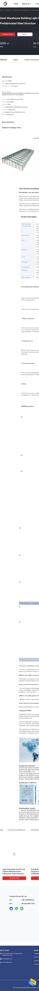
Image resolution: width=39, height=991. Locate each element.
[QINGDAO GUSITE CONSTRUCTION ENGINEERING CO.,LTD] (5, 3)
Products (8, 10)
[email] (11, 908)
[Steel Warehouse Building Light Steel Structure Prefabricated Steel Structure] (14, 854)
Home (2, 10)
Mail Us (25, 34)
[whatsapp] (16, 908)
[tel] (27, 908)
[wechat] (21, 908)
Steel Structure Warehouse (21, 10)
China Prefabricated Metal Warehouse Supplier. (25, 987)
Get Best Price (8, 34)
